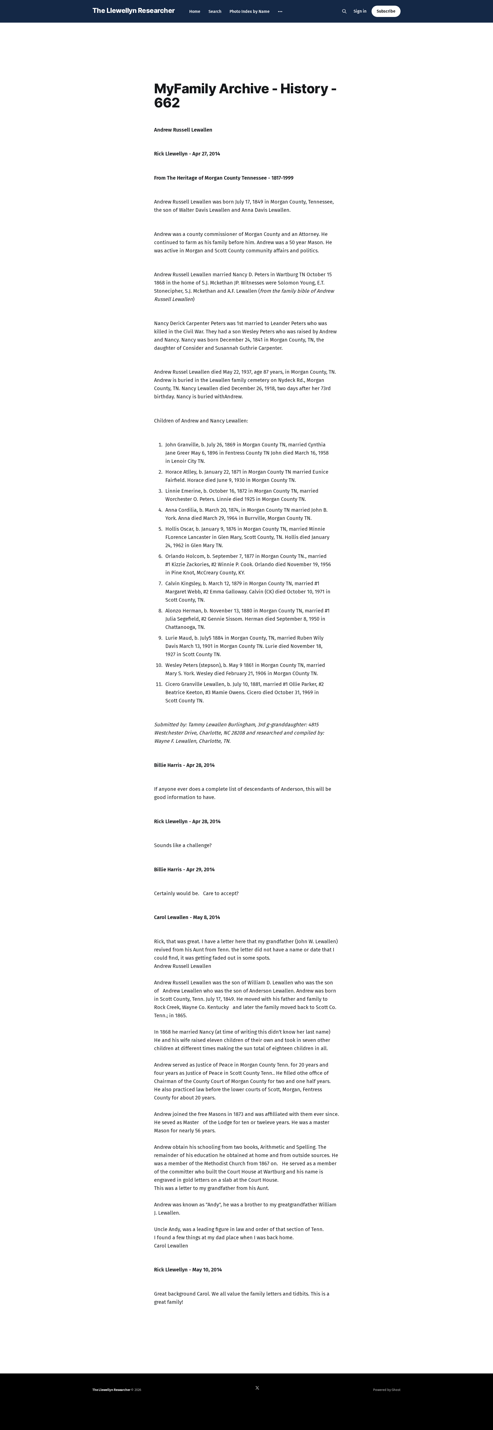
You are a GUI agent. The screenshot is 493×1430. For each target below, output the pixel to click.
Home (194, 11)
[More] (280, 11)
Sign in (360, 11)
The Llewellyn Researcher (133, 10)
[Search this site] (344, 11)
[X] (257, 1388)
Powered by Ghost (387, 1390)
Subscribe (386, 11)
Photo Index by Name (250, 11)
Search (214, 11)
